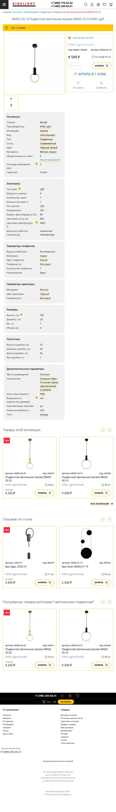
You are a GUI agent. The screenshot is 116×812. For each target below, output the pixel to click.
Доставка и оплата (69, 715)
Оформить (66, 702)
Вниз (43, 272)
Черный (44, 147)
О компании (11, 709)
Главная (7, 12)
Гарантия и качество (70, 721)
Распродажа (8, 724)
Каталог (17, 12)
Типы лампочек (68, 743)
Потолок (45, 374)
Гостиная (45, 382)
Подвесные (45, 12)
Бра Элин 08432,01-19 (75, 566)
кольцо (44, 414)
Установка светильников (72, 718)
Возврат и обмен (68, 724)
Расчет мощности (50, 159)
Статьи (64, 740)
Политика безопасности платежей (58, 761)
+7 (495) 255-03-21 (62, 6)
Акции (5, 730)
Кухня (54, 382)
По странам (8, 721)
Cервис (65, 709)
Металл (44, 151)
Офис (54, 378)
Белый (54, 147)
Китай (43, 122)
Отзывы (64, 733)
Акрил (53, 151)
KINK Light (45, 126)
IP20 (42, 394)
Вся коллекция (100, 503)
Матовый (45, 264)
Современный (48, 143)
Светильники (30, 12)
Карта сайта (8, 733)
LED (42, 189)
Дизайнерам (66, 730)
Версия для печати (83, 38)
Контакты (7, 715)
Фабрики (7, 718)
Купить (99, 65)
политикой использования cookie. (59, 780)
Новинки (7, 727)
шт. (49, 701)
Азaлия (44, 130)
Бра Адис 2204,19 (15, 566)
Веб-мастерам (67, 727)
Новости (64, 737)
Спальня (45, 378)
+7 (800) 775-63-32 (62, 3)
